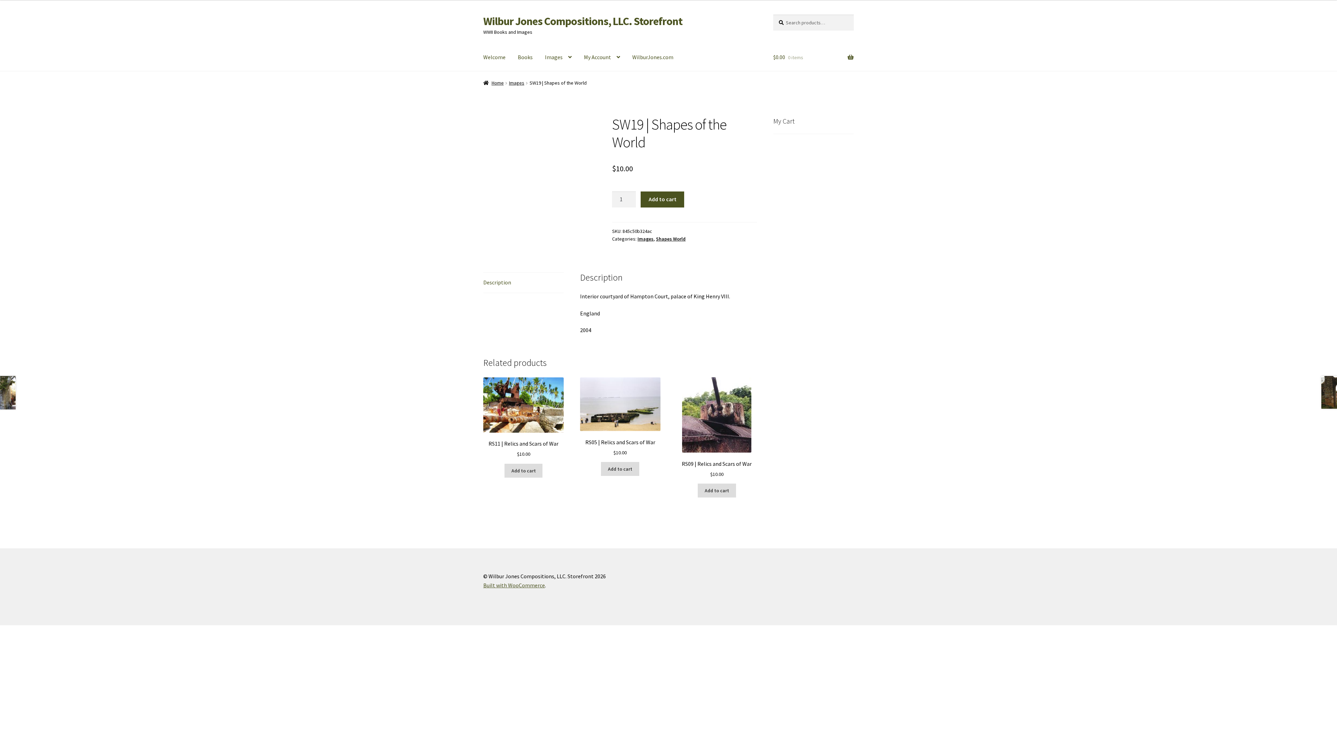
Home (498, 83)
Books (525, 57)
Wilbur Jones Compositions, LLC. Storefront (582, 21)
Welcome (494, 57)
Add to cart (663, 199)
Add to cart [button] (523, 471)
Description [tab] (497, 282)
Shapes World (671, 239)
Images (554, 57)
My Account (597, 57)
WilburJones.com (652, 57)
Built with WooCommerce (514, 585)
